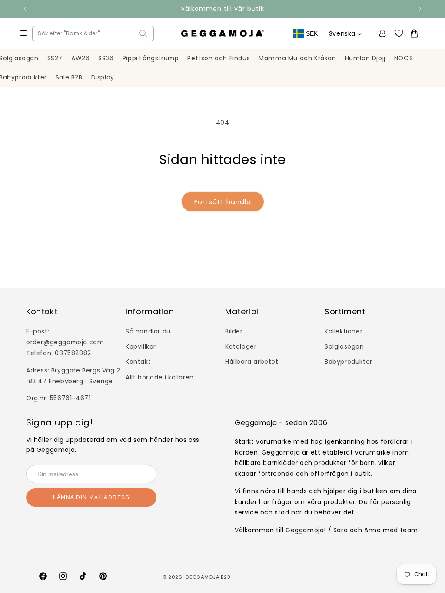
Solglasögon (344, 346)
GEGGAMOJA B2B (207, 576)
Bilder (234, 331)
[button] (40, 33)
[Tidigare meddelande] (24, 9)
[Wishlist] (401, 33)
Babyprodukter (348, 361)
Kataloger (240, 346)
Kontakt (138, 361)
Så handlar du (148, 331)
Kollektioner (343, 331)
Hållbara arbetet (252, 361)
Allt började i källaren (160, 377)
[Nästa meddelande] (420, 9)
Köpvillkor (141, 346)
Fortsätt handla (222, 201)
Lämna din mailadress (91, 497)
